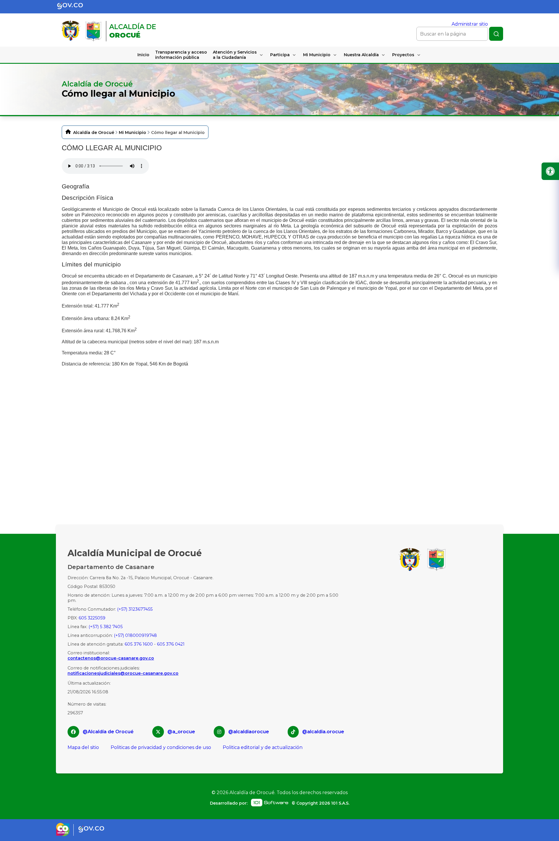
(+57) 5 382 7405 (106, 626)
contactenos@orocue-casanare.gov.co (111, 658)
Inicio (143, 54)
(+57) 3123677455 (135, 609)
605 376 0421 (171, 644)
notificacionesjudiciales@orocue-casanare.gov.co (123, 673)
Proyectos (403, 54)
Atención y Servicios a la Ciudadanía (235, 55)
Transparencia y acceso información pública (181, 55)
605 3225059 (92, 618)
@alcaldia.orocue (323, 731)
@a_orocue (181, 731)
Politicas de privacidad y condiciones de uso (161, 747)
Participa (280, 54)
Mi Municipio (316, 54)
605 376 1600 (139, 644)
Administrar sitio (470, 24)
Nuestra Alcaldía (361, 54)
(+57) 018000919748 (135, 635)
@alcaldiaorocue (248, 731)
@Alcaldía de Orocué (108, 731)
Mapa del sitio (83, 747)
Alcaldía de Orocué (93, 132)
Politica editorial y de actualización (263, 747)
